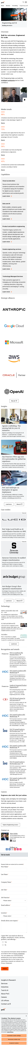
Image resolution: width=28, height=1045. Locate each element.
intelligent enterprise (8, 80)
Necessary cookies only (14, 1039)
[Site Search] (23, 2)
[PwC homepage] (3, 2)
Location (4, 913)
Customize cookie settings (14, 1035)
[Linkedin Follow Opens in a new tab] (11, 841)
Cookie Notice (10, 1032)
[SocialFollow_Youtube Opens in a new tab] (15, 849)
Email (14, 841)
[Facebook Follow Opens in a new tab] (10, 849)
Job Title (4, 890)
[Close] (26, 1016)
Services (8, 5)
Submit (5, 968)
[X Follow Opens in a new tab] (12, 849)
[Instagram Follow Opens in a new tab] (18, 849)
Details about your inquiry (9, 921)
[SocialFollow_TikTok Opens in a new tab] (20, 849)
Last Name (4, 874)
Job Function (5, 897)
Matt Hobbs (14, 834)
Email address (6, 905)
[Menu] (26, 2)
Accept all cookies (14, 1043)
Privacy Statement (19, 953)
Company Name (6, 882)
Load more (9, 504)
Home (2, 5)
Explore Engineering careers (10, 824)
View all (13, 401)
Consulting (15, 5)
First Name (5, 867)
